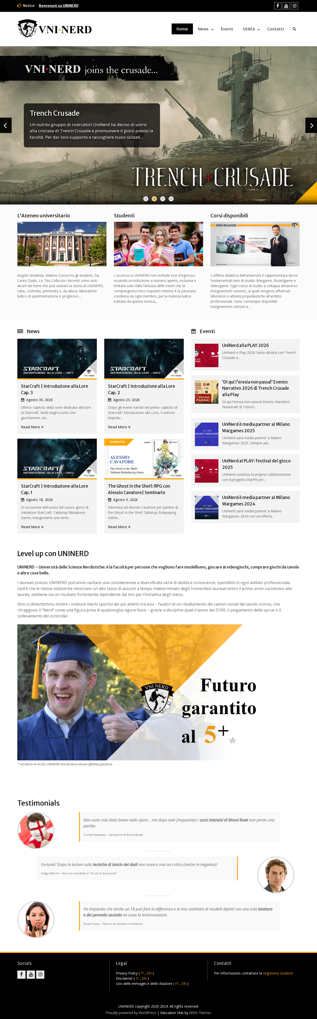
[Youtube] (286, 5)
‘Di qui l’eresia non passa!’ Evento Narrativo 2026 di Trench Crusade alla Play (255, 388)
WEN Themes (200, 1012)
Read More (30, 426)
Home (182, 29)
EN (149, 973)
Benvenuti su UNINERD (59, 5)
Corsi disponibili (229, 215)
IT (142, 973)
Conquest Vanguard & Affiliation (82, 110)
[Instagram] (294, 5)
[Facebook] (277, 5)
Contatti (275, 29)
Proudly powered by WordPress (131, 1012)
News (203, 29)
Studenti (124, 215)
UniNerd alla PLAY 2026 (245, 345)
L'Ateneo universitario (43, 215)
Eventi (227, 29)
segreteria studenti (278, 973)
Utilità (249, 29)
